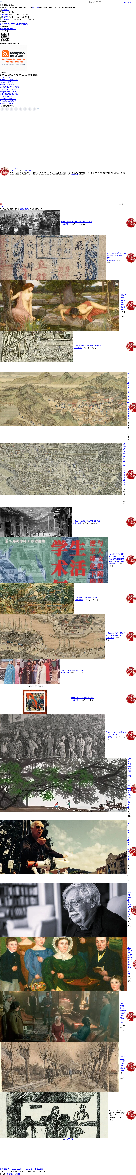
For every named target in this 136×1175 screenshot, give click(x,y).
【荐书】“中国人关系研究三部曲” (72, 670)
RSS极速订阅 (5, 77)
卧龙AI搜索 (39, 1169)
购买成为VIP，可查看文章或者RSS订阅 (14, 24)
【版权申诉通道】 (74, 174)
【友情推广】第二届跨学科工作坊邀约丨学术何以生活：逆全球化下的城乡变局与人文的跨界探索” (117, 557)
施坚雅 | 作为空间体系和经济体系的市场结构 (76, 222)
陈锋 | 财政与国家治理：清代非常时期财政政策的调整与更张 (116, 255)
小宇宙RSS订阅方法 (7, 82)
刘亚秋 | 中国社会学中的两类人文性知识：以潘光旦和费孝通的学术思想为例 (129, 779)
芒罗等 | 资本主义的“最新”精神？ (82, 698)
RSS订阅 (5, 10)
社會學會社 (28, 170)
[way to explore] (4, 3)
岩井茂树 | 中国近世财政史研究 (86, 597)
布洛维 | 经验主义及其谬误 (128, 834)
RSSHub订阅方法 (6, 96)
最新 (1, 206)
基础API (5, 14)
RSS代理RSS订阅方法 (8, 89)
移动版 (6, 1169)
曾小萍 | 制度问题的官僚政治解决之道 (87, 345)
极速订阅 (35, 7)
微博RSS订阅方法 (6, 103)
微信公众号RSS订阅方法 (9, 80)
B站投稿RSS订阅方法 (8, 99)
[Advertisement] (59, 125)
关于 (1, 1169)
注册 (125, 2)
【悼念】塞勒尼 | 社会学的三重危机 (129, 900)
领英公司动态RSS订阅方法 (9, 87)
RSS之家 (29, 1169)
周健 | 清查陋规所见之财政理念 (124, 458)
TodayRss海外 (17, 1169)
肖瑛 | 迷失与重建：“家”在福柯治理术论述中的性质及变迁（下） (129, 958)
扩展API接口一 (7, 19)
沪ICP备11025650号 (14, 1174)
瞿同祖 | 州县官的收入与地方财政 (128, 390)
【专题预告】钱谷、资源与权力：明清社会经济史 (115, 634)
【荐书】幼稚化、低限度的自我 (123, 300)
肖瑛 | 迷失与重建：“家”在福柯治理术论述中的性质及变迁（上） (123, 1011)
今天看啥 (13, 170)
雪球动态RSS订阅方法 (8, 101)
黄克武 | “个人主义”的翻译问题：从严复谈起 (116, 733)
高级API (5, 17)
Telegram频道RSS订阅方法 (10, 91)
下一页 (70, 1139)
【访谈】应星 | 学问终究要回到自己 (123, 1061)
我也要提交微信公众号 (8, 29)
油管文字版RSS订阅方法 (9, 94)
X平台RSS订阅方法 (7, 84)
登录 (129, 2)
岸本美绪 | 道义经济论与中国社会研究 (86, 521)
